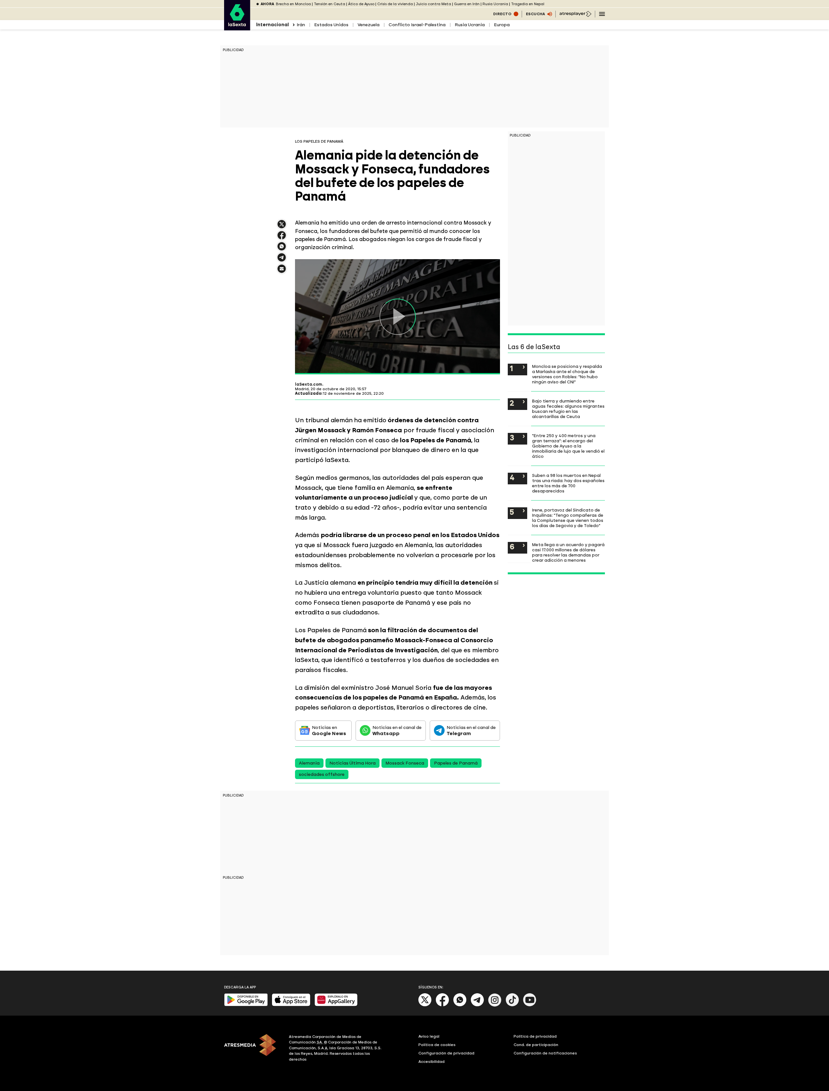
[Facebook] (442, 1005)
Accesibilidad (431, 1061)
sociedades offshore (322, 774)
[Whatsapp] (460, 1005)
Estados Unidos (331, 25)
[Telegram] (477, 1005)
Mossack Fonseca (404, 763)
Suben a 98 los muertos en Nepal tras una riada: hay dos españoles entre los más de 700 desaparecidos (568, 483)
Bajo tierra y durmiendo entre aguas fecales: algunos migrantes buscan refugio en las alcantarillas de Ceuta (568, 408)
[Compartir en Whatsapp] (281, 249)
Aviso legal (428, 1036)
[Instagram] (495, 1005)
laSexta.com (308, 384)
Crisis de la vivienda (395, 4)
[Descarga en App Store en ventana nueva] (291, 1005)
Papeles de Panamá (456, 763)
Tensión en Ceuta (329, 4)
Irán (301, 25)
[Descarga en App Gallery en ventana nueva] (336, 1005)
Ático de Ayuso (361, 4)
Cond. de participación (536, 1044)
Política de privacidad (535, 1036)
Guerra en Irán (467, 4)
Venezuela (369, 25)
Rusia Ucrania (495, 4)
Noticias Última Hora (352, 763)
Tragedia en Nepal (527, 4)
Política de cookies (437, 1044)
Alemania (309, 763)
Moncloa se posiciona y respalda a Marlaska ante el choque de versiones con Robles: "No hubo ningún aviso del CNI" (567, 374)
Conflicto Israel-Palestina (417, 25)
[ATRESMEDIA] (252, 1049)
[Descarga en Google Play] (246, 1005)
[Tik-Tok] (512, 1005)
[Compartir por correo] (281, 271)
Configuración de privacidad (446, 1053)
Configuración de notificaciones (545, 1053)
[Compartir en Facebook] (281, 238)
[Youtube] (530, 1005)
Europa (502, 25)
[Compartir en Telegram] (281, 260)
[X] (281, 227)
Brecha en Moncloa (293, 4)
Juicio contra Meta (433, 4)
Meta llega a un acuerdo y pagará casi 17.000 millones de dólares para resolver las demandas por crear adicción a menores (568, 552)
